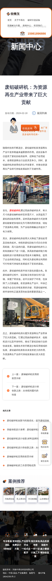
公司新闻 (41, 26)
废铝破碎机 (15, 210)
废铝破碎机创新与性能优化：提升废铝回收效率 (28, 420)
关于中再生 (19, 19)
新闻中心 (30, 26)
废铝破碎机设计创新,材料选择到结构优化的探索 (28, 438)
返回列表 (42, 113)
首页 (9, 19)
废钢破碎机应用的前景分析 (20, 456)
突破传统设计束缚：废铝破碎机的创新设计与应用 (28, 429)
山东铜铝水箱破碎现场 (43, 498)
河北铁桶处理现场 (32, 498)
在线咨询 (27, 128)
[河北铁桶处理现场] (32, 491)
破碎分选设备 (34, 19)
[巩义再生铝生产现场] (20, 491)
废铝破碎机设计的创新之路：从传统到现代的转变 (25, 390)
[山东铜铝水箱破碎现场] (43, 491)
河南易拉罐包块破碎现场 (8, 498)
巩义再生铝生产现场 (20, 498)
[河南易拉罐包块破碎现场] (8, 491)
